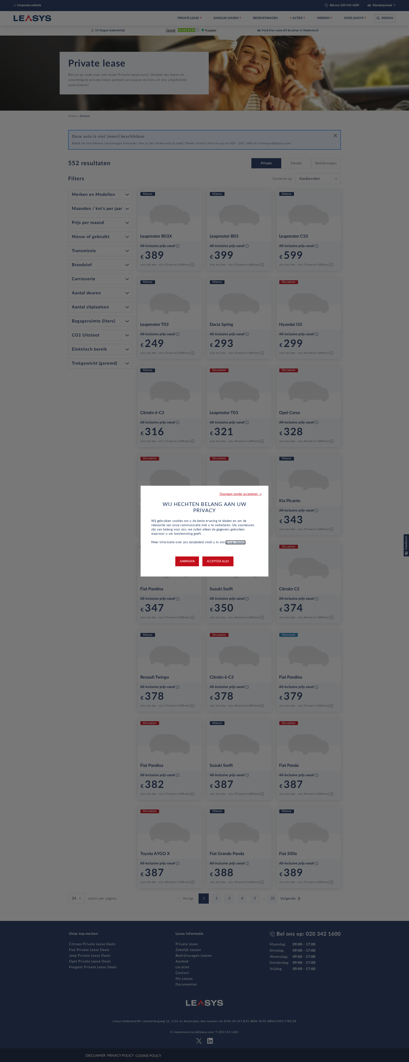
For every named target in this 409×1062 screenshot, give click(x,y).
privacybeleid (235, 542)
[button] (241, 494)
